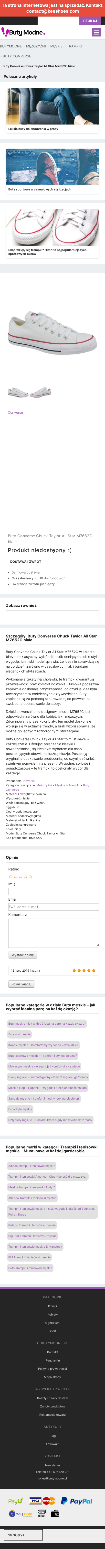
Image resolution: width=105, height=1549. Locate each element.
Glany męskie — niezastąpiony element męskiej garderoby (48, 1077)
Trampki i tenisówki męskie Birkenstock (35, 1246)
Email (13, 899)
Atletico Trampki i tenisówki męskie (32, 1198)
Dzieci (52, 1306)
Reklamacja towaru (52, 1414)
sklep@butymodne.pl (52, 1478)
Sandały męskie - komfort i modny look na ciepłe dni (44, 1098)
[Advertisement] (52, 478)
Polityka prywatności (52, 1368)
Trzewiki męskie (19, 1034)
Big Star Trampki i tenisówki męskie (32, 1236)
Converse (15, 412)
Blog (53, 1436)
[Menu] (96, 32)
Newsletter (52, 1465)
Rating (13, 869)
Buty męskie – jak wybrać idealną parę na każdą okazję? (47, 1023)
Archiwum (52, 1444)
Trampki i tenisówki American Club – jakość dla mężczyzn (47, 1176)
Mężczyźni (52, 1323)
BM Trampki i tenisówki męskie (29, 1257)
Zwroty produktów (52, 1406)
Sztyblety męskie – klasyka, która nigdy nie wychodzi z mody (50, 1120)
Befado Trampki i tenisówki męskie (32, 1225)
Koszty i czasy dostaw (52, 1398)
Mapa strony (52, 1377)
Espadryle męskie (20, 1109)
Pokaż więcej (21, 984)
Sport (52, 1331)
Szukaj (90, 21)
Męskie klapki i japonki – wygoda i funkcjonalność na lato (47, 1088)
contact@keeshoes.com (52, 11)
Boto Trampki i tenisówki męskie (30, 1268)
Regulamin (52, 1360)
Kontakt (52, 1352)
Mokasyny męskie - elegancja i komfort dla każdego (44, 1066)
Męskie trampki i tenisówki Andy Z (31, 1187)
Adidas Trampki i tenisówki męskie (31, 1166)
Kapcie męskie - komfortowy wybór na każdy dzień (43, 1045)
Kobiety (52, 1314)
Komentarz (17, 915)
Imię (12, 884)
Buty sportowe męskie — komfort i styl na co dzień (42, 1055)
